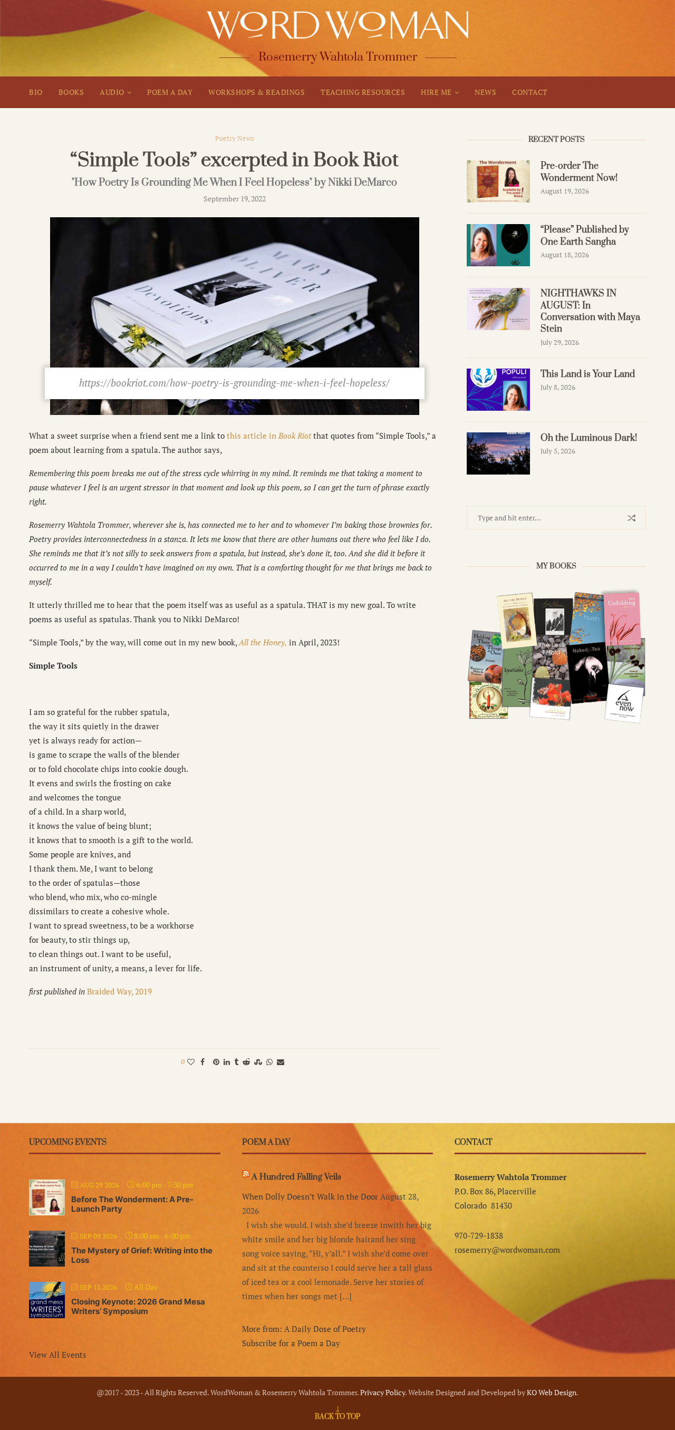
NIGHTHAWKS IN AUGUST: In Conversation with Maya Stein (590, 311)
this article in (269, 435)
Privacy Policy (382, 1392)
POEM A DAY (169, 92)
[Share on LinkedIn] (227, 1062)
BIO (36, 92)
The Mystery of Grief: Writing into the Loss (142, 1255)
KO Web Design (551, 1392)
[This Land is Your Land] (498, 390)
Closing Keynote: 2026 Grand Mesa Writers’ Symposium (138, 1306)
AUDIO (112, 92)
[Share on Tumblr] (236, 1062)
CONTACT (530, 92)
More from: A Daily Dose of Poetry (304, 1328)
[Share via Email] (280, 1062)
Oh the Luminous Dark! (589, 438)
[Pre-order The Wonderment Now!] (498, 181)
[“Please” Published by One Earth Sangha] (498, 245)
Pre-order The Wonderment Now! (579, 171)
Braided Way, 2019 (119, 991)
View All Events (57, 1354)
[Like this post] (191, 1062)
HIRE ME (436, 92)
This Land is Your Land (588, 374)
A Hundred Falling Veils (296, 1177)
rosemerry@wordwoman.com (507, 1249)
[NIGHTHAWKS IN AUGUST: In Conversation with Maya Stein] (498, 309)
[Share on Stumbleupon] (258, 1062)
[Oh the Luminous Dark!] (498, 453)
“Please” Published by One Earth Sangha (585, 235)
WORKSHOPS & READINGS (256, 92)
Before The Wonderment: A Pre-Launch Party (132, 1204)
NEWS (485, 92)
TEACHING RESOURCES (363, 92)
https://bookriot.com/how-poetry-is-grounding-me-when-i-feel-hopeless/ (234, 382)
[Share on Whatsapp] (269, 1062)
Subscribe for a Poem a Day (291, 1343)
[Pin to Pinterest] (216, 1062)
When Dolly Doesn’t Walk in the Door (310, 1196)
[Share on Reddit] (246, 1062)
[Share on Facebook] (202, 1062)
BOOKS (71, 92)
